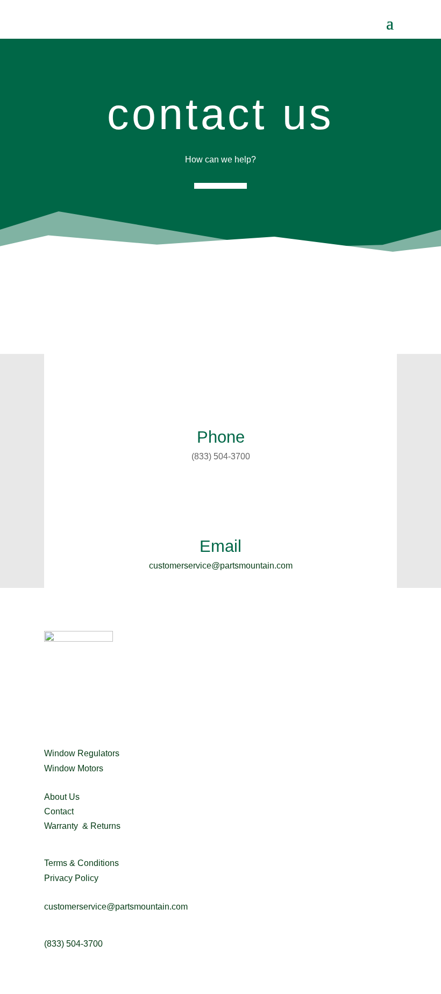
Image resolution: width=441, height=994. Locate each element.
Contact (59, 811)
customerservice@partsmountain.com (221, 565)
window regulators (79, 736)
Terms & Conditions (81, 863)
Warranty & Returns (82, 825)
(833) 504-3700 (73, 943)
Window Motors (73, 768)
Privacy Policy (71, 878)
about (55, 779)
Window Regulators (81, 753)
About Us (62, 796)
